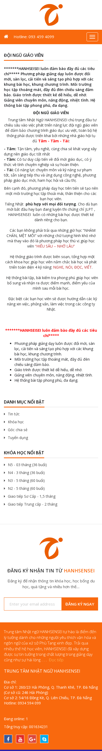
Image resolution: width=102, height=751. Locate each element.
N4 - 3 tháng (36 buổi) (26, 472)
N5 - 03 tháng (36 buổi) (27, 464)
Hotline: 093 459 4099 (34, 36)
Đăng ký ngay (79, 604)
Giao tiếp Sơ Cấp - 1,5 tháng (31, 496)
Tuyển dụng (18, 437)
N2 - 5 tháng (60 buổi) (26, 488)
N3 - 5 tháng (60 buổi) (26, 480)
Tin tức (14, 413)
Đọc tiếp (56, 659)
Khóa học (16, 421)
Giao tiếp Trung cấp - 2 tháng (32, 504)
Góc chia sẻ (17, 429)
